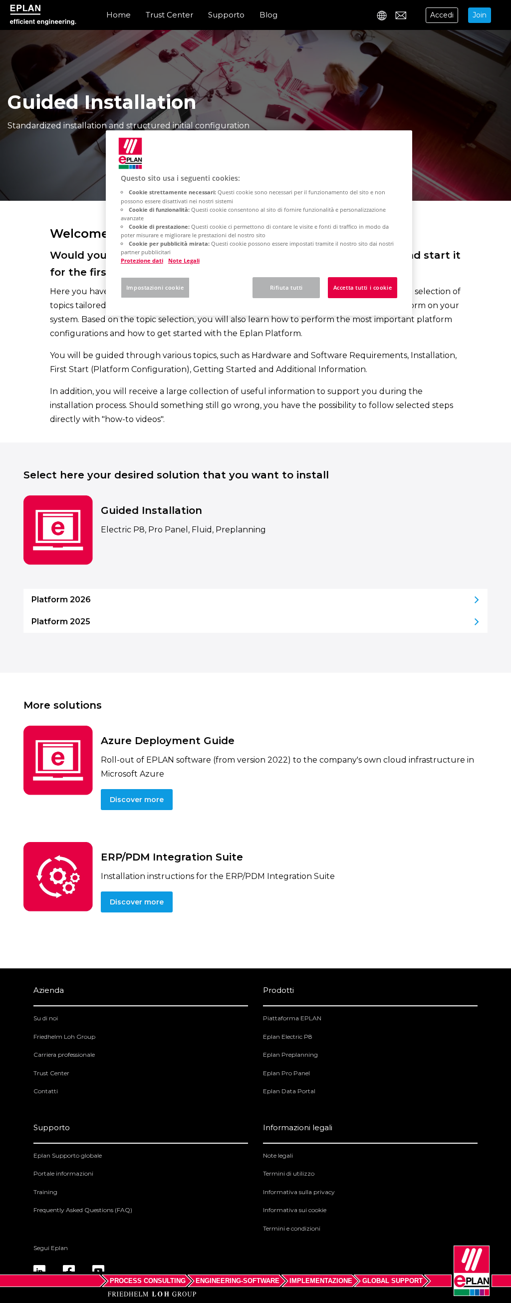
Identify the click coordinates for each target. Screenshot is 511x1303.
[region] (259, 223)
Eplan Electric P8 (287, 1036)
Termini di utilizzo (288, 1173)
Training (45, 1192)
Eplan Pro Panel (286, 1073)
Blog (268, 14)
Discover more (137, 799)
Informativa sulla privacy (299, 1192)
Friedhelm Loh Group (64, 1036)
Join (480, 14)
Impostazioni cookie (155, 287)
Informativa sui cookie (294, 1210)
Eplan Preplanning (290, 1054)
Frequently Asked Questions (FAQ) (82, 1210)
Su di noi (45, 1018)
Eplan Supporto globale (67, 1155)
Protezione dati (142, 260)
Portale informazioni (63, 1173)
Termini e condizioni (291, 1228)
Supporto (226, 14)
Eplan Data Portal (289, 1091)
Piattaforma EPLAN (292, 1018)
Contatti (45, 1091)
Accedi (442, 14)
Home (118, 14)
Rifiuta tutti (286, 287)
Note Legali (184, 260)
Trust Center (169, 14)
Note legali (278, 1155)
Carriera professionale (64, 1054)
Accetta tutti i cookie (362, 287)
